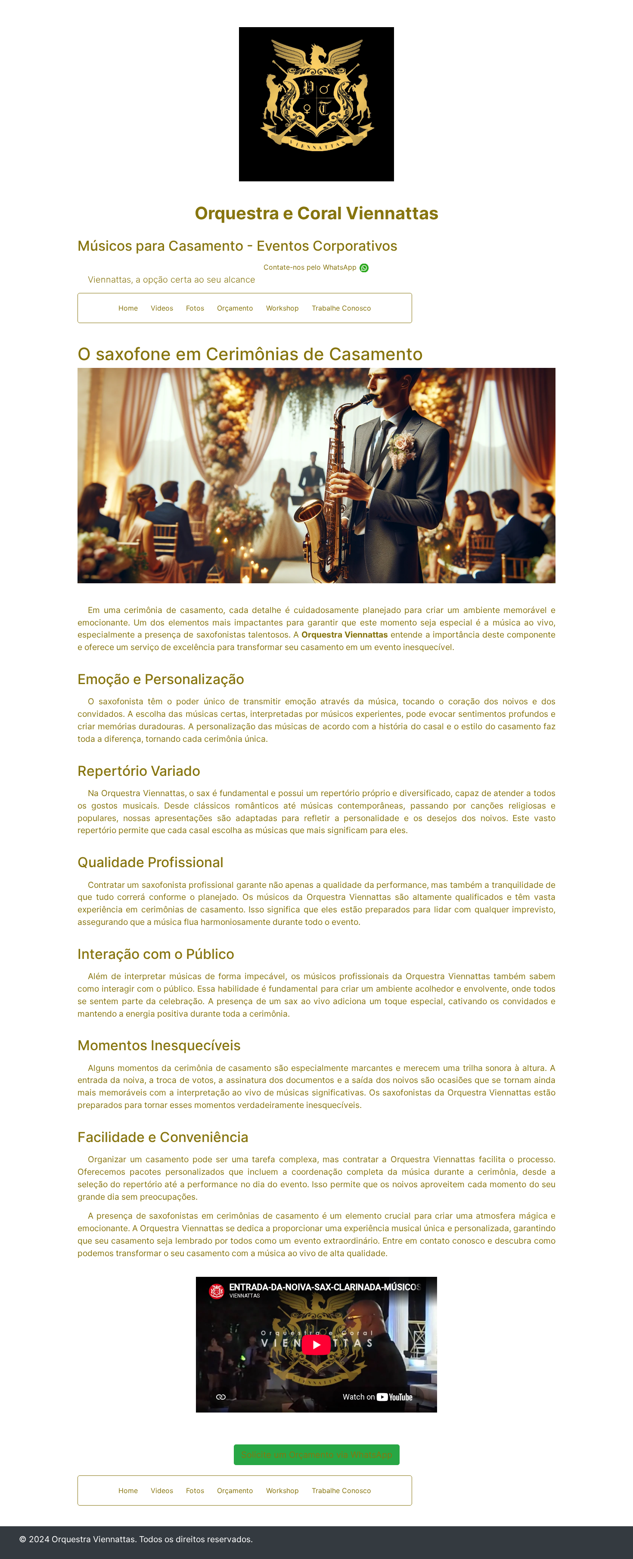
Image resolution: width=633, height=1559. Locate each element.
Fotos (195, 308)
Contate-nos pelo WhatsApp (311, 267)
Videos (162, 308)
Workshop (282, 308)
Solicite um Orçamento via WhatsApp (316, 1455)
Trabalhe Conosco (341, 308)
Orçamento (235, 308)
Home (128, 308)
